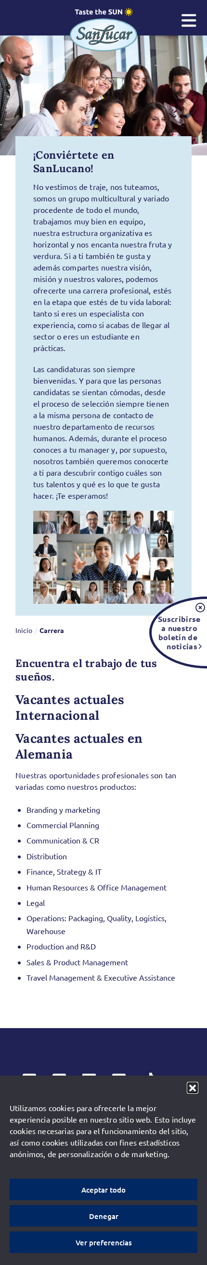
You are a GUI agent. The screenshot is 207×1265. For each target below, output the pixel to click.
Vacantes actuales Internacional (69, 707)
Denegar (103, 1216)
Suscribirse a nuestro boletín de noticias (177, 632)
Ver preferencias (104, 1242)
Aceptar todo (103, 1190)
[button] (192, 1087)
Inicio (23, 630)
